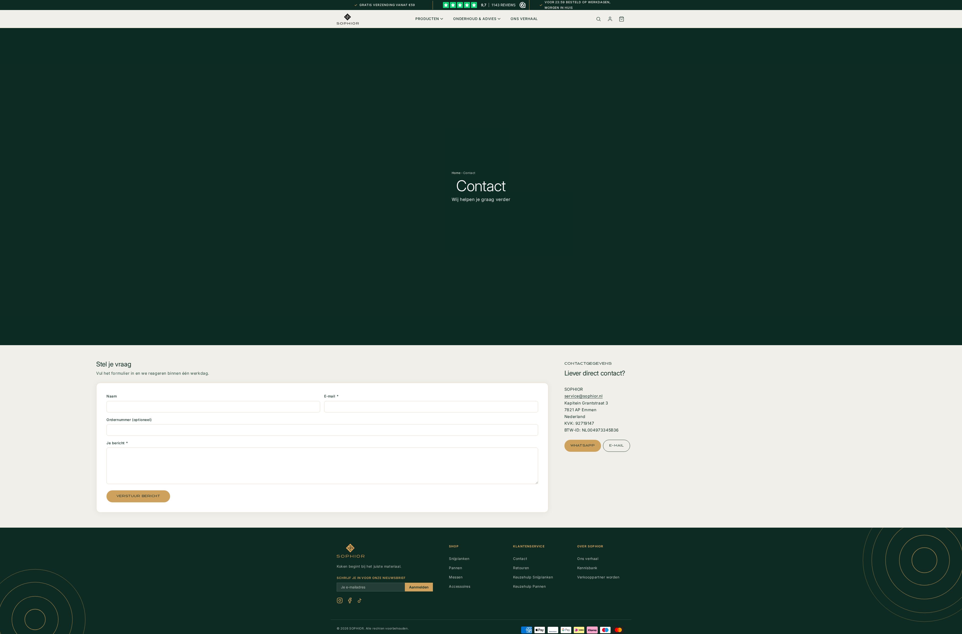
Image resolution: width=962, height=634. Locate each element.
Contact (520, 558)
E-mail (616, 445)
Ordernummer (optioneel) (129, 419)
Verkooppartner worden (598, 577)
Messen (456, 577)
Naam (111, 396)
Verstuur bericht (138, 496)
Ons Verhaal (524, 19)
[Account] (610, 19)
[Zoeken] (598, 19)
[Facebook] (350, 600)
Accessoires (459, 586)
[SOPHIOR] (348, 19)
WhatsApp (582, 445)
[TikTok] (360, 600)
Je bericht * (117, 443)
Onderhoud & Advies (475, 19)
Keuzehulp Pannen (529, 586)
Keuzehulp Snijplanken (533, 577)
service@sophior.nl (583, 395)
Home (456, 173)
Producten (427, 19)
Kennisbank (587, 568)
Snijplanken (459, 558)
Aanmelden (419, 587)
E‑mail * (331, 396)
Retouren (521, 568)
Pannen (455, 568)
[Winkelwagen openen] (621, 19)
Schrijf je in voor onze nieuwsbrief (371, 578)
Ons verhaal (587, 558)
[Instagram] (340, 600)
